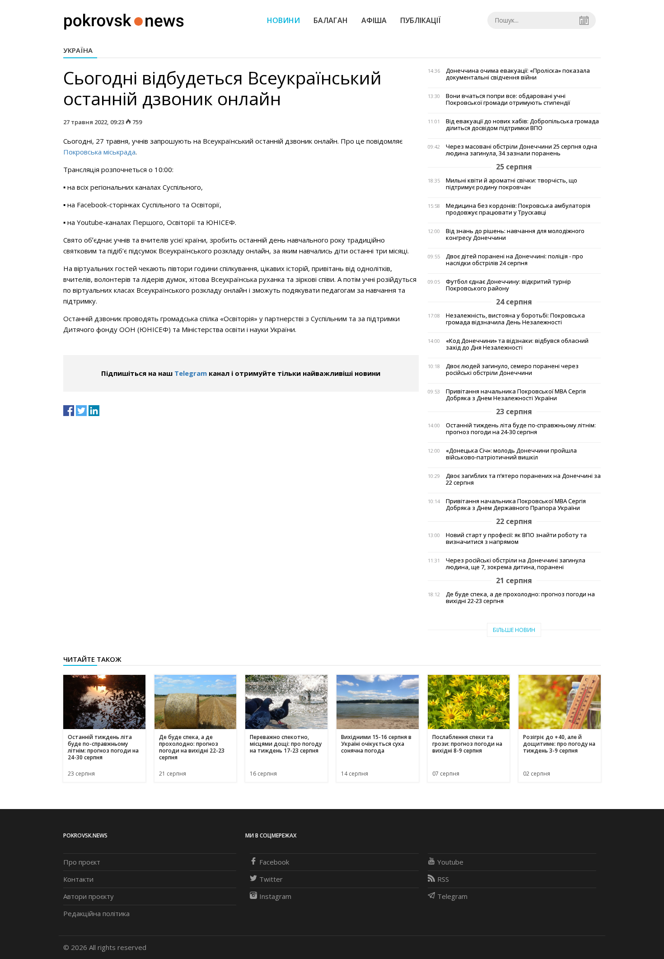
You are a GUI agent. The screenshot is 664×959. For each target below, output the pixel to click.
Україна (78, 50)
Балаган (330, 20)
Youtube (450, 861)
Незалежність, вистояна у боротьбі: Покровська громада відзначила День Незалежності (515, 319)
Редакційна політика (96, 913)
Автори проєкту (88, 896)
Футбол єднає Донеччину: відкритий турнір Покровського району (508, 285)
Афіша (374, 20)
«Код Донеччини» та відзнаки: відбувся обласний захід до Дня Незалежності (517, 344)
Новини (283, 20)
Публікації (420, 20)
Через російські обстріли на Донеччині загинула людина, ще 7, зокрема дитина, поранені (515, 564)
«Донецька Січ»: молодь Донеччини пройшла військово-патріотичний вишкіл (511, 454)
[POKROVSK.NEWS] (124, 19)
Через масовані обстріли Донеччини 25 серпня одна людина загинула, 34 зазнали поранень (521, 150)
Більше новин (514, 630)
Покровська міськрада (99, 151)
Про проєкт (81, 861)
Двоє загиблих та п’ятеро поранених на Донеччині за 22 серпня (523, 479)
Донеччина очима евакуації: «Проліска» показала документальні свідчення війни (518, 74)
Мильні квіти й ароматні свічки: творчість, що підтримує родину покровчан (511, 184)
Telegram (190, 373)
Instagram (275, 896)
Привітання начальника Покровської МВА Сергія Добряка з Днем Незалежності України (516, 395)
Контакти (78, 879)
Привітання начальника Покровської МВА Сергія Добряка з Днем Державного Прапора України (516, 504)
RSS (443, 879)
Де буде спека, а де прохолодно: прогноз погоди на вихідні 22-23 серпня (520, 597)
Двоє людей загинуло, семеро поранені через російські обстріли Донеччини (512, 369)
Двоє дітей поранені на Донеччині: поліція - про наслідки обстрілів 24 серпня (514, 260)
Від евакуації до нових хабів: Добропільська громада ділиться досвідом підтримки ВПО (522, 124)
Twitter (271, 879)
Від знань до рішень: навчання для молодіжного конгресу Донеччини (515, 234)
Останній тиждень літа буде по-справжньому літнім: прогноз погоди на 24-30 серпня (521, 428)
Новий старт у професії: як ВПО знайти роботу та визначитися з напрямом (516, 538)
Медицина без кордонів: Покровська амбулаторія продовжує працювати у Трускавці (518, 209)
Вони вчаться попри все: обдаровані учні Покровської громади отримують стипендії (508, 99)
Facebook (274, 861)
